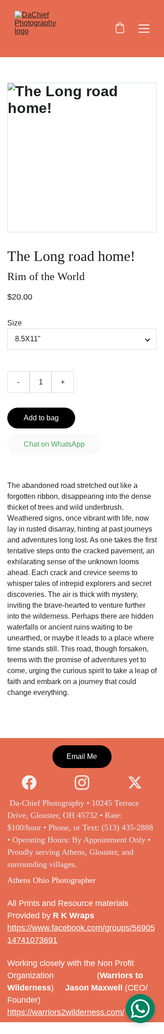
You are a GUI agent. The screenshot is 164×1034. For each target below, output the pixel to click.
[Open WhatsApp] (140, 1008)
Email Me (82, 756)
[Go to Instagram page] (86, 782)
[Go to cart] (120, 28)
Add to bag (41, 418)
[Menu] (143, 29)
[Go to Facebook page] (34, 782)
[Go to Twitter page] (135, 782)
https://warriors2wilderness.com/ (65, 1012)
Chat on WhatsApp (54, 444)
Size (14, 323)
